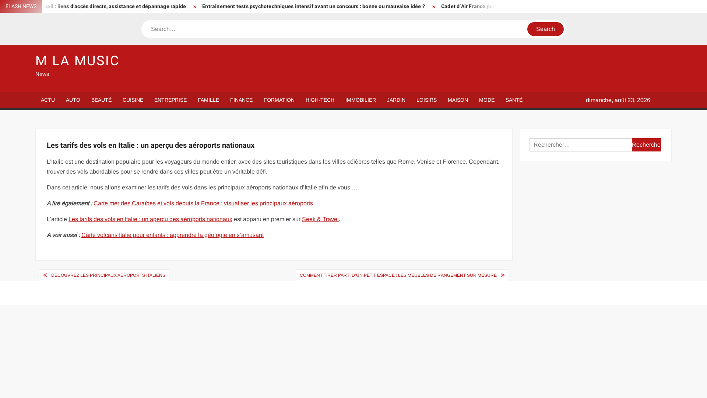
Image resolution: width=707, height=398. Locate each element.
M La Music (77, 61)
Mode (487, 100)
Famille (208, 100)
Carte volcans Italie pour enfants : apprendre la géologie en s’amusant (172, 235)
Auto (73, 100)
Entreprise (170, 100)
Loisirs (426, 100)
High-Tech (320, 100)
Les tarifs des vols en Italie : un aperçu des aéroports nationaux (150, 219)
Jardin (396, 100)
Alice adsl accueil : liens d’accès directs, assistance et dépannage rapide (89, 6)
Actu (48, 100)
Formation (279, 100)
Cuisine (133, 100)
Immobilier (360, 100)
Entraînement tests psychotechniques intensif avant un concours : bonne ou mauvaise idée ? (304, 6)
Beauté (101, 100)
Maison (458, 100)
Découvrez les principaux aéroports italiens (108, 275)
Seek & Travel (320, 219)
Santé (514, 100)
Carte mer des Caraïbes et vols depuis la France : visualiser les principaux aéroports (203, 203)
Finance (241, 100)
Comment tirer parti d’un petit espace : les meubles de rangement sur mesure (398, 275)
